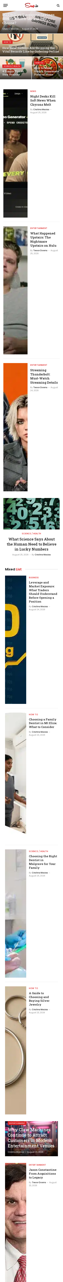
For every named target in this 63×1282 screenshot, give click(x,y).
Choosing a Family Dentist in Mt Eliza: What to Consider (43, 723)
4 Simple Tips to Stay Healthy (13, 73)
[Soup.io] (31, 5)
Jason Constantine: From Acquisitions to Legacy (43, 1173)
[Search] (58, 5)
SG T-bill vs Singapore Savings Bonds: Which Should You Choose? (28, 19)
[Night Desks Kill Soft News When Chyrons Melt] (15, 153)
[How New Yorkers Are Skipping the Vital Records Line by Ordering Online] (31, 45)
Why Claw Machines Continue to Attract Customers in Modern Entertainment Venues (31, 1138)
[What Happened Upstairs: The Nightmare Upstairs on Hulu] (15, 290)
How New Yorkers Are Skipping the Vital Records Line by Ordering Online (30, 50)
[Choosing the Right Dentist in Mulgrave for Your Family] (15, 913)
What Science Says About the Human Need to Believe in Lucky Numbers (31, 544)
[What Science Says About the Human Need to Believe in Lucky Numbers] (31, 513)
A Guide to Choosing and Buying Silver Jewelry (39, 999)
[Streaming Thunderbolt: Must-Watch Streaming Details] (15, 427)
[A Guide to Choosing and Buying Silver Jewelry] (15, 1050)
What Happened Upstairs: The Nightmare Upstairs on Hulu (43, 239)
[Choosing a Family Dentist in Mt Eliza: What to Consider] (15, 777)
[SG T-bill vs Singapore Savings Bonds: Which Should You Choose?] (31, 22)
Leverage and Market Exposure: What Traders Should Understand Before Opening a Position (43, 591)
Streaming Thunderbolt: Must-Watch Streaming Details (44, 376)
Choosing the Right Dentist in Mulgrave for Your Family (43, 862)
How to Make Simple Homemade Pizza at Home (46, 71)
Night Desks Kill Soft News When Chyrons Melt (43, 100)
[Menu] (5, 5)
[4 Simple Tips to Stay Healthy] (15, 68)
